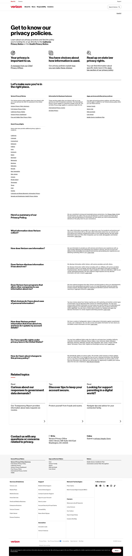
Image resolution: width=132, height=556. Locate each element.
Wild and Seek (91, 112)
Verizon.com (13, 485)
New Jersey (14, 174)
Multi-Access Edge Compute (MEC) (77, 489)
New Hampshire (15, 171)
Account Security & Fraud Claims (47, 505)
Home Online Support (44, 489)
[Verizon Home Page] (15, 541)
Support (119, 1)
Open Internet (73, 541)
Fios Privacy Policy (16, 469)
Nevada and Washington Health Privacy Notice (24, 196)
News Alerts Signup (43, 513)
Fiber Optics (70, 485)
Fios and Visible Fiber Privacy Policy (21, 117)
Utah (12, 188)
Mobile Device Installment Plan (96, 117)
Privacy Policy (112, 214)
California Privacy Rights (18, 112)
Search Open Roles (72, 515)
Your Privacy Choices (53, 541)
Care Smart (90, 114)
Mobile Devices (14, 493)
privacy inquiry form (102, 438)
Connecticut (14, 141)
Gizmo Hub (90, 109)
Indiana (13, 146)
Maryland (13, 157)
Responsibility (41, 7)
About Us (13, 1)
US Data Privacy (53, 110)
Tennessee (14, 182)
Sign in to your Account (44, 497)
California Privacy (16, 465)
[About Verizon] (16, 6)
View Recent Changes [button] (93, 361)
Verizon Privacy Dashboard (18, 114)
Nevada (13, 168)
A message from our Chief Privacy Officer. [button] (22, 67)
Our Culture (70, 511)
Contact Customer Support (46, 493)
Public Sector (13, 513)
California (13, 135)
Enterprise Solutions (15, 505)
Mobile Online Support (44, 485)
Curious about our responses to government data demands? (27, 390)
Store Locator (42, 501)
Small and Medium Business (18, 501)
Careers (20, 1)
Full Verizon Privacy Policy (18, 109)
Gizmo (50, 465)
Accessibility (42, 509)
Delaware (13, 144)
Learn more (78, 236)
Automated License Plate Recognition (98, 463)
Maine (12, 155)
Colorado (13, 138)
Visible (12, 472)
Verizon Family (91, 106)
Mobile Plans (13, 489)
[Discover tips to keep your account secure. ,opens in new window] (66, 421)
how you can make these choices (62, 67)
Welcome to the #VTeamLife (75, 503)
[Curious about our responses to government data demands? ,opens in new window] (28, 421)
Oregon (13, 177)
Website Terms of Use (44, 545)
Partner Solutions (15, 517)
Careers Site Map (72, 519)
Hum (50, 462)
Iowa (12, 149)
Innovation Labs (42, 526)
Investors (50, 7)
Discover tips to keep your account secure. (65, 389)
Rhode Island (14, 179)
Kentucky (13, 152)
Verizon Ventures (43, 530)
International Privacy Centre (57, 108)
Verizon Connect (14, 509)
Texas (12, 185)
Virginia (13, 191)
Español (119, 13)
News (33, 7)
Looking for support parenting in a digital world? (100, 390)
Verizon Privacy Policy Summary (20, 106)
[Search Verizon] (114, 7)
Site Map (81, 541)
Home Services (14, 497)
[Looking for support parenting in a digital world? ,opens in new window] (104, 421)
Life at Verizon (71, 507)
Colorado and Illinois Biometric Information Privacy (25, 193)
